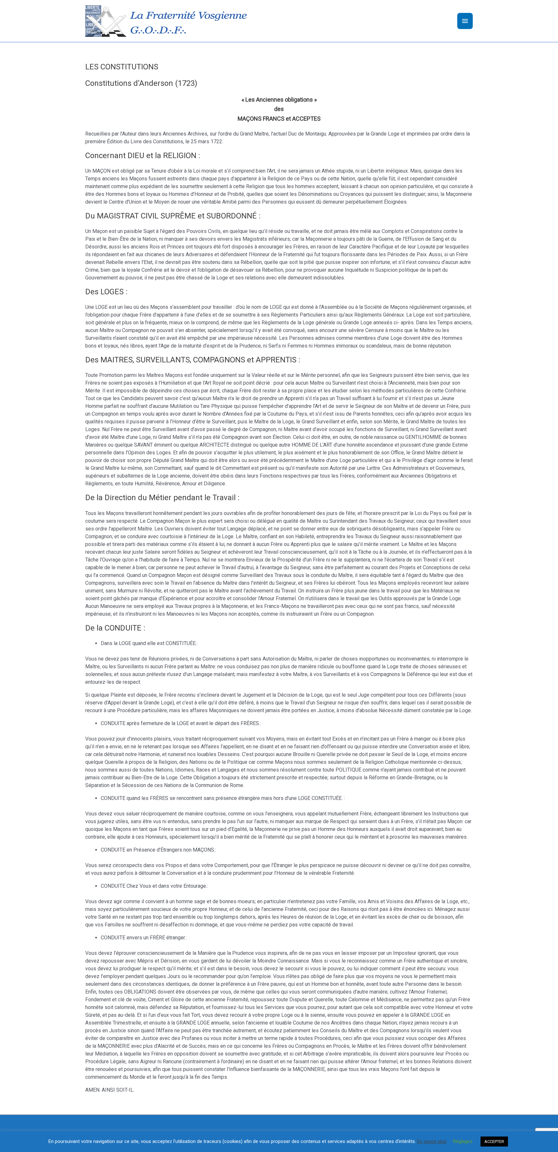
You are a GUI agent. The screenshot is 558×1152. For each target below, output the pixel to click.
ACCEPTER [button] (494, 1141)
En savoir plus (432, 1141)
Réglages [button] (462, 1141)
